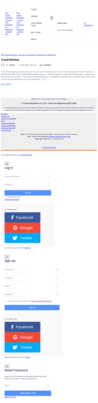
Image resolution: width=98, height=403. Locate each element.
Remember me (14, 197)
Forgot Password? (12, 199)
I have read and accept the (30, 301)
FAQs (3, 121)
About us (4, 114)
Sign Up (27, 248)
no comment (45, 65)
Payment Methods (8, 123)
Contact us (5, 116)
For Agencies (6, 130)
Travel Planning (10, 59)
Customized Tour (36, 24)
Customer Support (8, 128)
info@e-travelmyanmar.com (60, 136)
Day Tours (35, 32)
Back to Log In (10, 397)
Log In (27, 357)
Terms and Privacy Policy (41, 301)
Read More (6, 84)
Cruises (34, 16)
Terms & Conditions (8, 119)
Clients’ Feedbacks (8, 126)
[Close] (7, 164)
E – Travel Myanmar (24, 155)
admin (10, 65)
